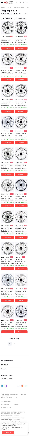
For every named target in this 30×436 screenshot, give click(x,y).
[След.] (19, 344)
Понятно (8, 433)
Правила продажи (6, 407)
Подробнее (5, 429)
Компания (4, 364)
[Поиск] (20, 2)
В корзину (8, 48)
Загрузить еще (14, 338)
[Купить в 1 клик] (12, 28)
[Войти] (23, 2)
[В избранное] (12, 23)
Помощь (3, 369)
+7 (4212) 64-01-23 (6, 379)
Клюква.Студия (13, 397)
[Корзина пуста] (26, 2)
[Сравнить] (12, 26)
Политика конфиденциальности (9, 404)
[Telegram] (2, 386)
